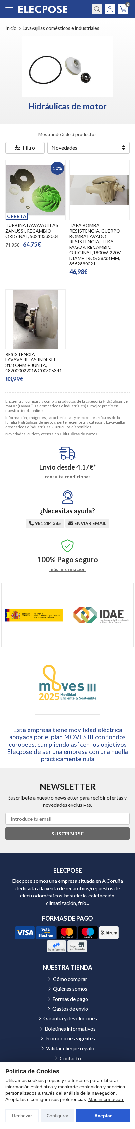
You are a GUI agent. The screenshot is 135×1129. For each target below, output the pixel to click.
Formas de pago (70, 999)
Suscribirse (67, 833)
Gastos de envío (70, 1008)
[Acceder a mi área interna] (110, 9)
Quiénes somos (70, 989)
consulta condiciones (68, 476)
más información (67, 569)
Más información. (106, 1099)
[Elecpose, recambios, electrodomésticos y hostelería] (43, 9)
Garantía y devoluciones (70, 1018)
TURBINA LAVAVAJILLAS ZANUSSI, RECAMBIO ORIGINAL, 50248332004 (32, 230)
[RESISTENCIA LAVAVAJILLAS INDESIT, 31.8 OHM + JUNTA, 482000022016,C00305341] (35, 319)
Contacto (70, 1058)
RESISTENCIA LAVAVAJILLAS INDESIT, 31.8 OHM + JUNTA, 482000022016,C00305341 (33, 362)
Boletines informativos (70, 1028)
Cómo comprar (70, 979)
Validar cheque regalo (70, 1048)
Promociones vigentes (70, 1038)
